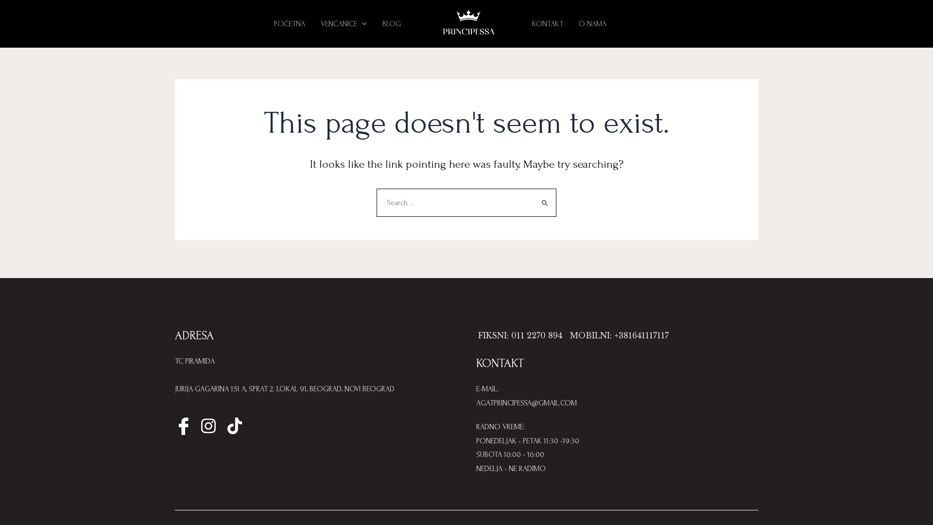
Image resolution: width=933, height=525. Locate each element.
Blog (391, 23)
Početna (289, 23)
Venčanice (339, 23)
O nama (592, 23)
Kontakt (547, 23)
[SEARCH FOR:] (466, 202)
